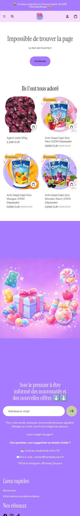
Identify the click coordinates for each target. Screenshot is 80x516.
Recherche (9, 490)
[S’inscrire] (71, 411)
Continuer (40, 61)
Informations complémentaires (21, 496)
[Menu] (4, 16)
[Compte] (67, 16)
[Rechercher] (12, 16)
